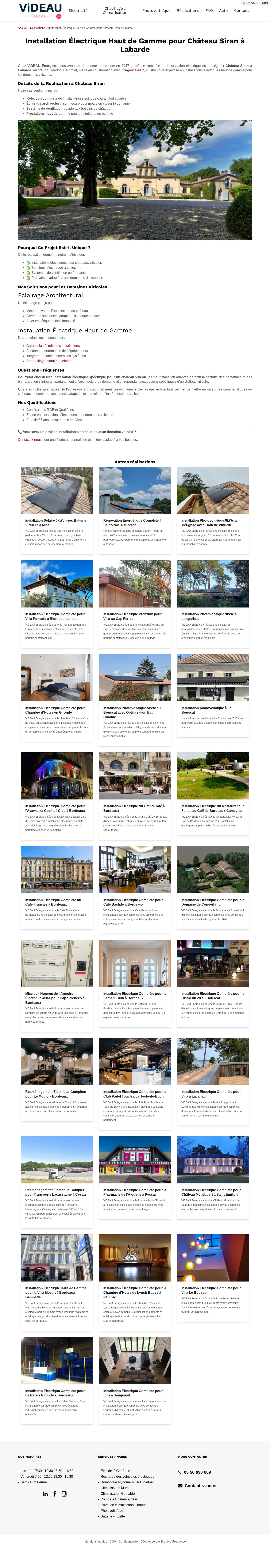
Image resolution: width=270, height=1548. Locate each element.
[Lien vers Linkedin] (45, 1494)
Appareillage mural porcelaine (49, 361)
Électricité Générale (115, 1471)
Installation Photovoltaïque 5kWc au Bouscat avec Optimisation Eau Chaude (132, 712)
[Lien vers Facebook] (54, 1494)
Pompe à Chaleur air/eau (119, 1499)
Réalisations (188, 10)
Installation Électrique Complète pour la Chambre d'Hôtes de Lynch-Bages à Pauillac (134, 1292)
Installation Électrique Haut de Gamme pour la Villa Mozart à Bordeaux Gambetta (55, 1292)
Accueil (22, 27)
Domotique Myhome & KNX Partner (127, 1482)
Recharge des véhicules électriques (127, 1476)
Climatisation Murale (116, 1488)
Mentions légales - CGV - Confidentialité (111, 1541)
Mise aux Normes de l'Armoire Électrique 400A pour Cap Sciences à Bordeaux (55, 998)
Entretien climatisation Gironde (124, 1505)
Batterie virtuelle (113, 1516)
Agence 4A (133, 70)
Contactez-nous (30, 439)
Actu (223, 10)
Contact (241, 10)
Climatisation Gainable (118, 1493)
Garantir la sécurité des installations (53, 346)
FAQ (209, 10)
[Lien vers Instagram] (64, 1494)
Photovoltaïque (112, 1510)
